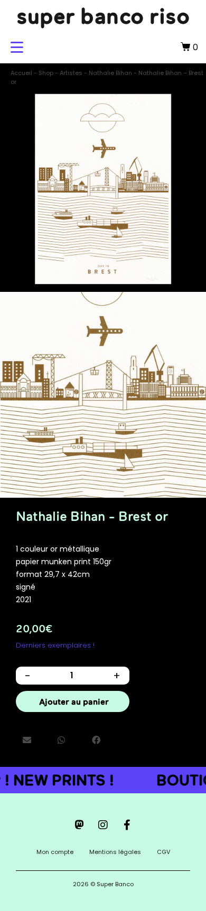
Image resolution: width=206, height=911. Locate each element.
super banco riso (103, 16)
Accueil (21, 73)
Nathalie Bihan (110, 73)
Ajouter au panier (74, 701)
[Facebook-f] (126, 825)
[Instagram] (103, 825)
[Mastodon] (79, 825)
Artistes (71, 73)
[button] (27, 740)
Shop (46, 73)
